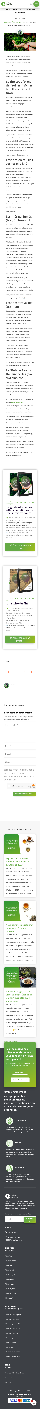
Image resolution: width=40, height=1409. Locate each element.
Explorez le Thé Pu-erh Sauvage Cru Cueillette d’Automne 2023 (17, 861)
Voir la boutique (19, 1080)
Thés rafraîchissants (12, 1352)
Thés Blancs (9, 1284)
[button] (36, 4)
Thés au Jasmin (11, 1289)
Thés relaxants (10, 1347)
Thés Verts (9, 1256)
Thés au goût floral (12, 1319)
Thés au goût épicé (12, 1333)
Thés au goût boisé (12, 1328)
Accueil (7, 22)
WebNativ (20, 1397)
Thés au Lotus (10, 1293)
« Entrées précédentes (11, 1041)
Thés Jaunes (9, 1279)
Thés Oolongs (10, 1261)
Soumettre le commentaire (23, 794)
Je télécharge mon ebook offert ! (19, 546)
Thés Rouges (10, 1275)
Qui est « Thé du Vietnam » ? (15, 1373)
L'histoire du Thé (17, 22)
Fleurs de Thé (10, 1298)
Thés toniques (10, 1342)
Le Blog (8, 1382)
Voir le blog (19, 1072)
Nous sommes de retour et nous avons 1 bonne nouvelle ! (19, 928)
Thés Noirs (9, 1265)
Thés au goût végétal (13, 1314)
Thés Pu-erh (9, 1270)
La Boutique (9, 1377)
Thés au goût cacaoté (13, 1338)
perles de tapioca (17, 402)
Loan (23, 18)
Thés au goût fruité (12, 1324)
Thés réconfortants (12, 1356)
